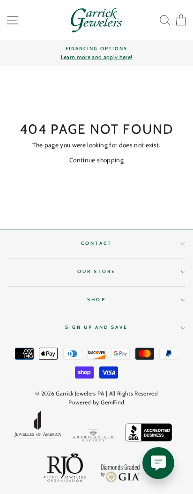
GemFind (112, 402)
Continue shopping (96, 160)
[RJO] (65, 469)
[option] (96, 53)
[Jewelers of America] (37, 427)
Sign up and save (96, 327)
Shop (96, 299)
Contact (96, 243)
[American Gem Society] (93, 437)
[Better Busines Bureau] (148, 434)
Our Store (96, 271)
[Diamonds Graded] (120, 474)
